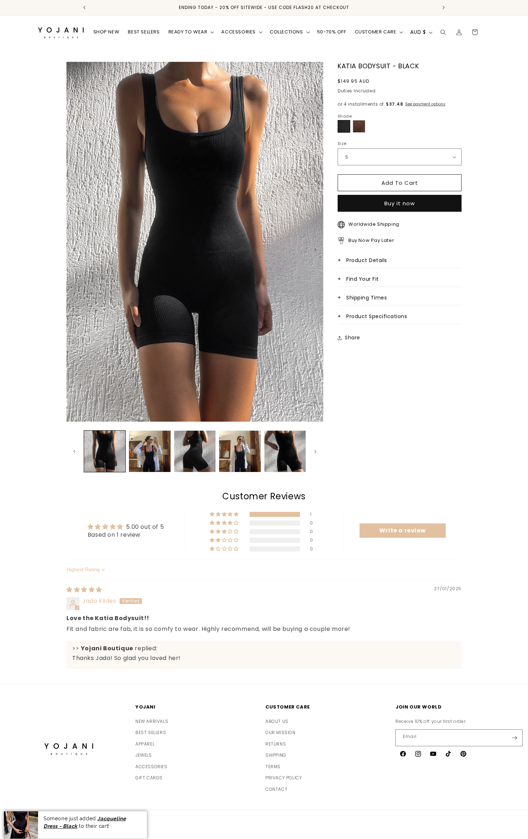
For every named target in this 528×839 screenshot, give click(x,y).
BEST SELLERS (150, 732)
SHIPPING (275, 755)
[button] (190, 32)
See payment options (425, 104)
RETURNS (275, 744)
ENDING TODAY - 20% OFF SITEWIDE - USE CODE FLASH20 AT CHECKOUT (264, 7)
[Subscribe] (514, 737)
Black (344, 126)
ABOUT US (276, 721)
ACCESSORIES (151, 767)
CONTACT (276, 789)
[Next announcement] (443, 7)
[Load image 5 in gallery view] (285, 451)
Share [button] (352, 337)
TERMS (273, 767)
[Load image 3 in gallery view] (195, 451)
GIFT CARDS (149, 778)
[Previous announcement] (84, 7)
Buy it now (399, 203)
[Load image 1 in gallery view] (104, 451)
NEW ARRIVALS (151, 721)
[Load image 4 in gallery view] (239, 451)
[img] (84, 590)
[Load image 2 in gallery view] (149, 451)
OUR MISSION (280, 732)
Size (342, 143)
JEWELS (143, 755)
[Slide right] (315, 451)
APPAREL (144, 744)
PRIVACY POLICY (283, 778)
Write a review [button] (402, 531)
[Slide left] (74, 451)
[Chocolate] (359, 126)
